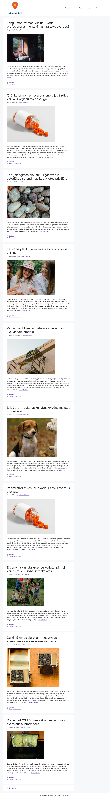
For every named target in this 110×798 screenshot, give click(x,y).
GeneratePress (65, 795)
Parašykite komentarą (15, 84)
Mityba (67, 8)
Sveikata (98, 8)
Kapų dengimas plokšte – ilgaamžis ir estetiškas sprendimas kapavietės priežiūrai (37, 176)
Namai (74, 8)
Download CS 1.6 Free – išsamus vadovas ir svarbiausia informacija (37, 722)
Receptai (90, 8)
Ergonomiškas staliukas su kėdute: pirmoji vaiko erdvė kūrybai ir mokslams (36, 569)
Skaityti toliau (48, 157)
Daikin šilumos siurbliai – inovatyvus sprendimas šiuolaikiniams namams (32, 639)
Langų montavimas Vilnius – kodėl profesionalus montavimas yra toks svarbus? (38, 24)
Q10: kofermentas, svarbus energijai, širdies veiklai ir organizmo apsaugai (37, 97)
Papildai (81, 8)
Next (13, 788)
